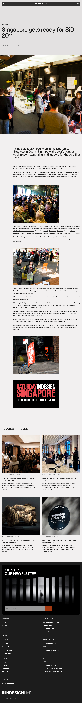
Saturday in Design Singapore (47, 168)
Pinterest (5, 675)
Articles (4, 625)
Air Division (17, 231)
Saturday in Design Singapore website (57, 325)
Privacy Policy (7, 650)
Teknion (59, 233)
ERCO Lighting (63, 172)
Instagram (5, 662)
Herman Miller (74, 172)
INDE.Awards (47, 662)
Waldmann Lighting (65, 166)
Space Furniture (49, 233)
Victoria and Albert (64, 174)
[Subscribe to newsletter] (48, 608)
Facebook (5, 668)
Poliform (39, 174)
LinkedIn (5, 671)
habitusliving (47, 625)
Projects (5, 628)
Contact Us (6, 647)
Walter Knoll (17, 177)
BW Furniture (22, 166)
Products (5, 632)
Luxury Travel (47, 632)
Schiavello (39, 233)
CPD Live (46, 647)
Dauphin (60, 231)
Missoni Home (18, 233)
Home (4, 622)
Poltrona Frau (29, 233)
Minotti (72, 231)
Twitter (4, 665)
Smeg (54, 174)
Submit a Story (7, 653)
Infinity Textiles (50, 166)
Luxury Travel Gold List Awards (54, 671)
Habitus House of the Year (52, 668)
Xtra (72, 174)
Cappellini (52, 231)
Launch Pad (17, 315)
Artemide (54, 172)
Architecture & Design (51, 622)
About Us (5, 643)
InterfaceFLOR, (18, 174)
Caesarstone (31, 166)
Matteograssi (30, 174)
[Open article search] (78, 3)
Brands (4, 635)
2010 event (29, 307)
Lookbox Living (48, 628)
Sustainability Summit (50, 650)
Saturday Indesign (49, 643)
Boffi (46, 231)
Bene (15, 166)
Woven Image (74, 233)
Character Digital (8, 683)
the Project (66, 313)
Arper (24, 231)
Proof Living (46, 174)
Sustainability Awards (50, 665)
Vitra (64, 233)
